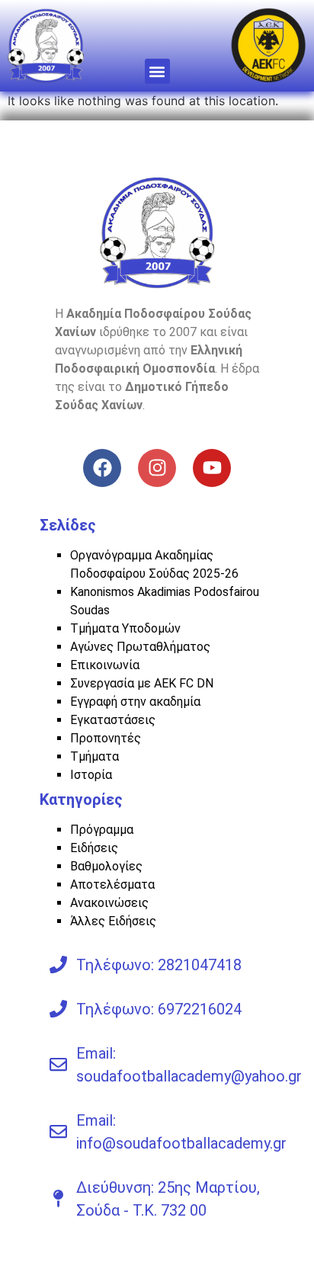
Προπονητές (105, 738)
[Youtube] (212, 468)
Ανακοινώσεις (109, 903)
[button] (157, 71)
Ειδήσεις (94, 848)
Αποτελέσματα (112, 884)
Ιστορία (91, 774)
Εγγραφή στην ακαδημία (135, 701)
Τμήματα (94, 756)
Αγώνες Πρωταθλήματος (140, 646)
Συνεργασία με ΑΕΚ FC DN (141, 683)
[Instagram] (157, 468)
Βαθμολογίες (106, 866)
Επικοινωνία (104, 665)
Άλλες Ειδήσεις (113, 921)
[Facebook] (102, 468)
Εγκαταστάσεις (112, 720)
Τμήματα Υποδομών (125, 628)
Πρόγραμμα (101, 829)
